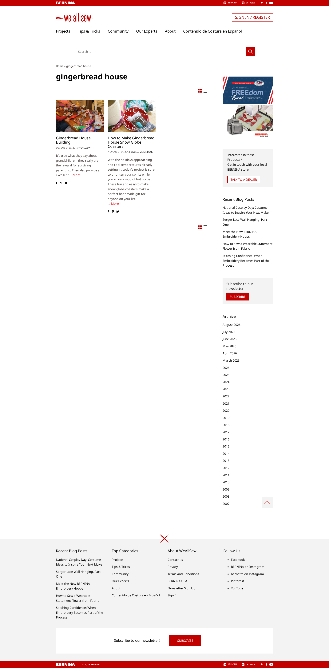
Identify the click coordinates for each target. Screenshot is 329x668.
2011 (226, 475)
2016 (226, 439)
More (77, 175)
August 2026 (231, 325)
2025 (226, 375)
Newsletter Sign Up (181, 588)
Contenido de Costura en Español (212, 31)
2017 (226, 432)
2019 (226, 418)
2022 (226, 396)
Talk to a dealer (244, 179)
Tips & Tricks (89, 31)
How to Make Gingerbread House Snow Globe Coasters (131, 142)
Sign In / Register (252, 17)
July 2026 (229, 332)
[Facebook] (56, 183)
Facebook (238, 560)
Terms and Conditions (183, 574)
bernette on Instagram (247, 574)
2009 (226, 489)
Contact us (175, 560)
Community (118, 31)
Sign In (172, 595)
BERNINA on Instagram (247, 567)
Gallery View (200, 91)
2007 (226, 504)
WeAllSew (84, 147)
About (170, 31)
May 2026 (229, 346)
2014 (226, 453)
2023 (226, 389)
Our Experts (146, 31)
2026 (226, 368)
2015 (226, 446)
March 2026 (231, 360)
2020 (226, 410)
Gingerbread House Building (73, 140)
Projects (63, 31)
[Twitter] (66, 183)
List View (205, 91)
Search (250, 51)
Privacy (173, 567)
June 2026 (229, 339)
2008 (226, 496)
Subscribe (238, 297)
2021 (226, 403)
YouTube (237, 588)
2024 (226, 382)
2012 (226, 468)
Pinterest (237, 581)
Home (59, 66)
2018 (226, 425)
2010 (226, 482)
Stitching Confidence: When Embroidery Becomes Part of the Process (246, 261)
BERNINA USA (177, 581)
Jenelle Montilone (141, 151)
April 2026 (230, 353)
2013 (226, 461)
